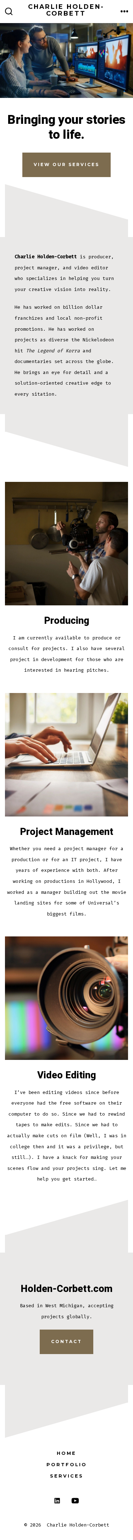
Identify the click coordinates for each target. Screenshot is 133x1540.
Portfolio (66, 1464)
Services (66, 1476)
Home (66, 1453)
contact (66, 1341)
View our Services (66, 164)
